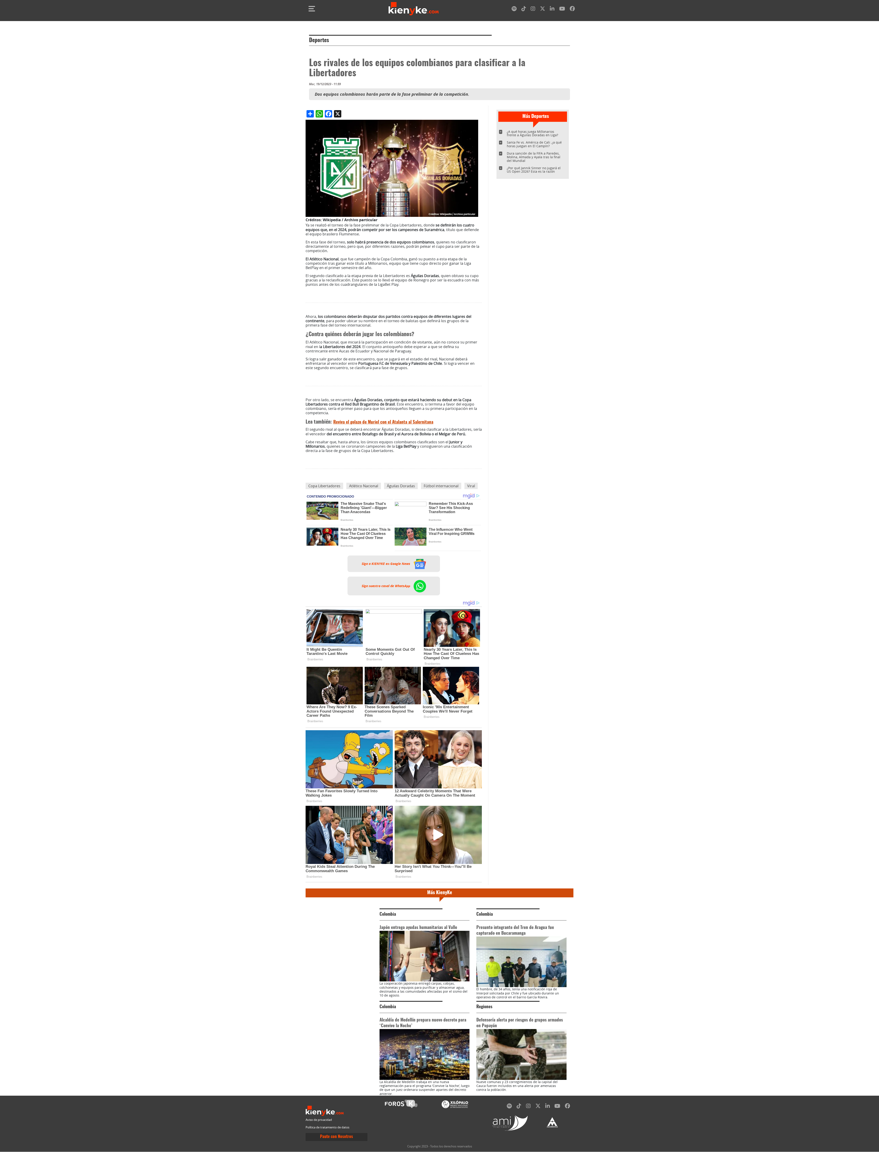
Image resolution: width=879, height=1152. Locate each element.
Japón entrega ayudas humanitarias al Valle (418, 928)
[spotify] (514, 9)
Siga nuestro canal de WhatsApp (386, 586)
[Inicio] (413, 8)
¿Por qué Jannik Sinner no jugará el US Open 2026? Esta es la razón (534, 170)
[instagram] (533, 9)
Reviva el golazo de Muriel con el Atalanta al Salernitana (383, 422)
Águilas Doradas (401, 485)
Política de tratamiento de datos (327, 1127)
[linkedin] (552, 9)
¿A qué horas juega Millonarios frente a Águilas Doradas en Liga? (532, 133)
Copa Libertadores (324, 485)
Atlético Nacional (363, 485)
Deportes (319, 40)
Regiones (484, 1007)
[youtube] (562, 9)
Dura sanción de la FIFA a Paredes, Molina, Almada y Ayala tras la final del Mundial (533, 157)
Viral (471, 485)
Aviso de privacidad (319, 1120)
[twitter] (542, 9)
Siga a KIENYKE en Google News (386, 563)
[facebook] (572, 9)
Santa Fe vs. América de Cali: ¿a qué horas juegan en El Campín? (534, 144)
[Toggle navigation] (312, 8)
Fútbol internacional (441, 485)
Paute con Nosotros (336, 1137)
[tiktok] (523, 9)
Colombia (388, 914)
